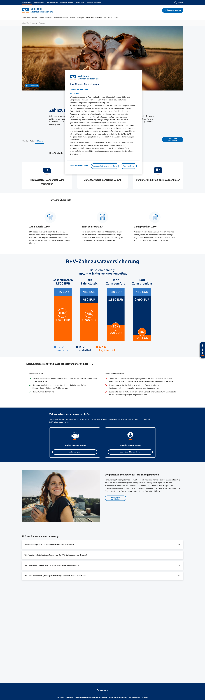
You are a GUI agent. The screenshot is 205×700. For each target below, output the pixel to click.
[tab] (29, 17)
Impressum (60, 697)
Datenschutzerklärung (79, 89)
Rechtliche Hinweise (100, 697)
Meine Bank (80, 3)
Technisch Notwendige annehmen (104, 166)
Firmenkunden (39, 3)
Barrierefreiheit (134, 697)
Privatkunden (26, 3)
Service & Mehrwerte (94, 3)
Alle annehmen (128, 166)
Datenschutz (70, 697)
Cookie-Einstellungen (79, 165)
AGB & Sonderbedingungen (118, 697)
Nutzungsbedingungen (83, 697)
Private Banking (52, 3)
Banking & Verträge (66, 3)
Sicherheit (145, 697)
